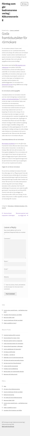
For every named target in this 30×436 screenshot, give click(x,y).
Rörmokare (11, 206)
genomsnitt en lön (7, 84)
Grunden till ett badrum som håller (13, 315)
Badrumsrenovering (9, 394)
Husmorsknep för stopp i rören (12, 338)
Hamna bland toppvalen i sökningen (8, 214)
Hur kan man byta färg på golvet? (12, 363)
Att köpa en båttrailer (9, 352)
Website (6, 277)
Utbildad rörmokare (19, 206)
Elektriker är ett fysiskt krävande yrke (13, 357)
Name (6, 261)
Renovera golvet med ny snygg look (22, 214)
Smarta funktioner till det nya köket (13, 320)
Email (6, 269)
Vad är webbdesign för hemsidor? (12, 349)
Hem (5, 386)
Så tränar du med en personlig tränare (14, 360)
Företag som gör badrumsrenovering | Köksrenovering (10, 11)
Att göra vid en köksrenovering (12, 389)
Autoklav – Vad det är (9, 354)
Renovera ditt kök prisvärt (10, 374)
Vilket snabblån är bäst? (10, 323)
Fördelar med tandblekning (11, 368)
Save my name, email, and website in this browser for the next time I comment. (14, 287)
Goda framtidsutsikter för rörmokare (13, 343)
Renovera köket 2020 (9, 317)
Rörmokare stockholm (8, 143)
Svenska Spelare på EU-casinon (12, 335)
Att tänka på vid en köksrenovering (13, 397)
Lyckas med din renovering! (11, 366)
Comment (7, 238)
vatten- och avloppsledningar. (10, 99)
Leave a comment (14, 30)
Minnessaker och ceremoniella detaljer (14, 371)
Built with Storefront (8, 426)
